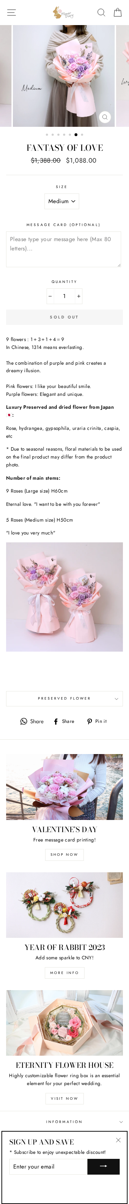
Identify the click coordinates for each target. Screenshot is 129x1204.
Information (64, 1121)
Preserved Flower (64, 698)
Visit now (64, 1098)
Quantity (64, 281)
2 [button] (53, 135)
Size (62, 187)
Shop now (64, 854)
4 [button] (65, 135)
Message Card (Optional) (63, 224)
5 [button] (70, 135)
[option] (64, 76)
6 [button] (76, 135)
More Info (64, 972)
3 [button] (59, 135)
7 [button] (83, 135)
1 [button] (47, 135)
